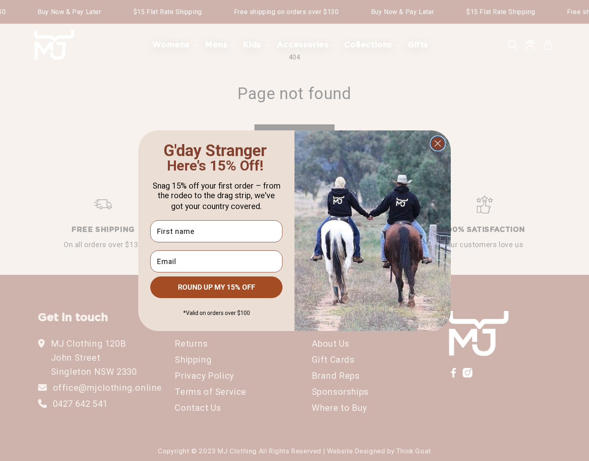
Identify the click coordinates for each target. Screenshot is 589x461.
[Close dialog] (438, 143)
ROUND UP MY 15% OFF (216, 287)
